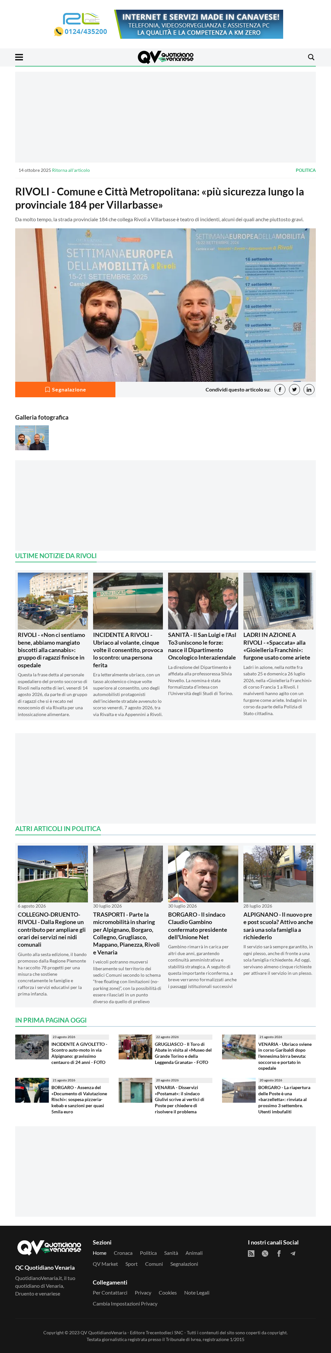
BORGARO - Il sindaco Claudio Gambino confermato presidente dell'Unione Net (197, 926)
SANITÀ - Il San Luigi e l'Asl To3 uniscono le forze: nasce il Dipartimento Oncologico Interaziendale (202, 646)
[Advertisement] (165, 117)
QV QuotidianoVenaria (103, 1332)
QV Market (105, 1264)
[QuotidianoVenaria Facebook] (279, 1253)
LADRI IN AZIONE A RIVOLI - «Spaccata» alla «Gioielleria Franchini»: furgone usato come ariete (276, 646)
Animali (194, 1253)
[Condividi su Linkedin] (309, 389)
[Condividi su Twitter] (294, 389)
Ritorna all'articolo (71, 170)
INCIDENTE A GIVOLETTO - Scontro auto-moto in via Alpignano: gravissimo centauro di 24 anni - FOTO (79, 1053)
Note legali (196, 1292)
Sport (131, 1264)
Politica (306, 170)
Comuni (154, 1264)
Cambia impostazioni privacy (125, 1303)
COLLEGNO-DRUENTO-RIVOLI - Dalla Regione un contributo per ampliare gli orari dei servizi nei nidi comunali (52, 929)
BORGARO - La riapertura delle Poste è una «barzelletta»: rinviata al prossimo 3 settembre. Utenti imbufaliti (284, 1099)
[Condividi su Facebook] (279, 389)
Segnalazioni (184, 1264)
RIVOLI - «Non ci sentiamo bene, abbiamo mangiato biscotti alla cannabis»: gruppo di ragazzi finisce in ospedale (51, 650)
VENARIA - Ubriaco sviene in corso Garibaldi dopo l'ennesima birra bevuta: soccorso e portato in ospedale (285, 1056)
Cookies (168, 1292)
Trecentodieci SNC (164, 1332)
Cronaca (123, 1253)
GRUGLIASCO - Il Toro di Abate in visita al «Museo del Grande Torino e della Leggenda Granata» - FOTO (183, 1053)
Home (99, 1253)
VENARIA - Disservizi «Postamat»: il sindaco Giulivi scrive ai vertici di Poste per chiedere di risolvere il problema (179, 1099)
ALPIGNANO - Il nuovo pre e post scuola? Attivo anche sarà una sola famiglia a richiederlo (278, 926)
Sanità (171, 1253)
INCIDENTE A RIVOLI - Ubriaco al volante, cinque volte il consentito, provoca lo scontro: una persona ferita (128, 650)
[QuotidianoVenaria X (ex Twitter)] (265, 1253)
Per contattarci (110, 1292)
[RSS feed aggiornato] (251, 1253)
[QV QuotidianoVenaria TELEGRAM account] (293, 1253)
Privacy (143, 1292)
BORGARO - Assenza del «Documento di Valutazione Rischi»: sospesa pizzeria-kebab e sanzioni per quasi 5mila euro (79, 1099)
